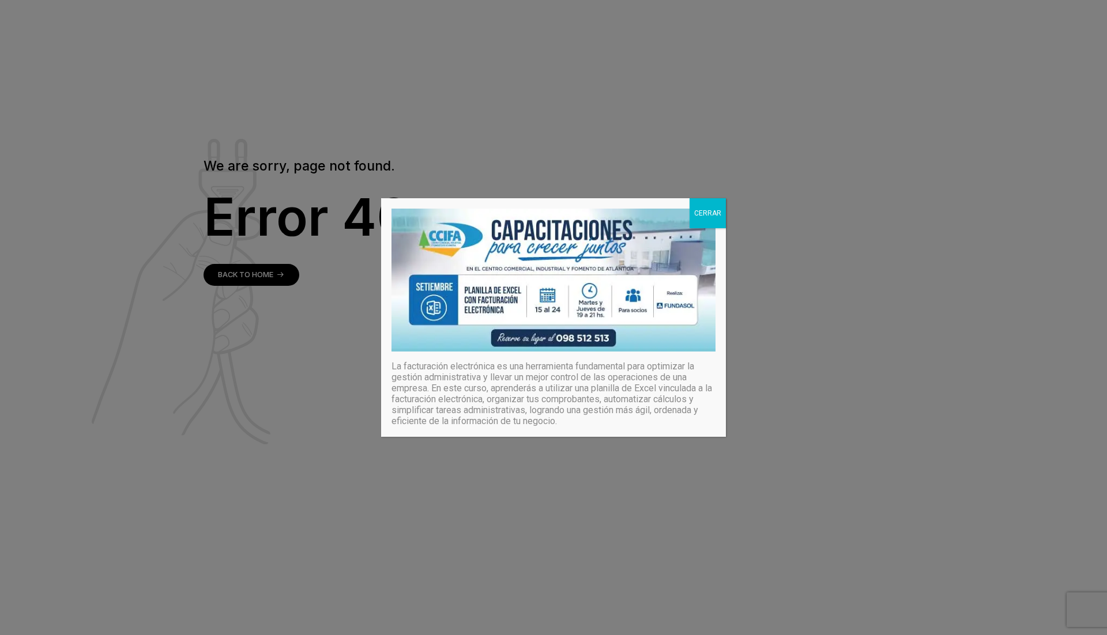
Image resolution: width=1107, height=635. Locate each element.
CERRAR (707, 213)
